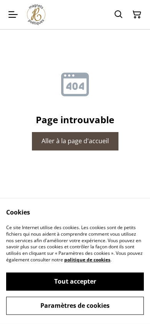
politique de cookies (87, 259)
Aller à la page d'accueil (75, 141)
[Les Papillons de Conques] (36, 14)
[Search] (118, 14)
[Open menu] (13, 14)
